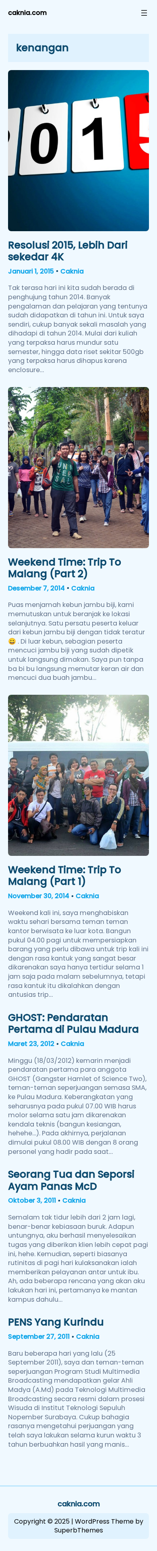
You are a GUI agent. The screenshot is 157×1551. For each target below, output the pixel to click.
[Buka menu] (144, 13)
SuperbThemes (78, 1530)
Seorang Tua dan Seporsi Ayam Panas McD (71, 1180)
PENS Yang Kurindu (56, 1322)
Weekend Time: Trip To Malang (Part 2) (64, 568)
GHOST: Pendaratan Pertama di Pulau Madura (73, 1023)
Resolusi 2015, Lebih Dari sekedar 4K (68, 251)
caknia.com (27, 12)
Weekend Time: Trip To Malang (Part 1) (64, 876)
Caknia (72, 271)
